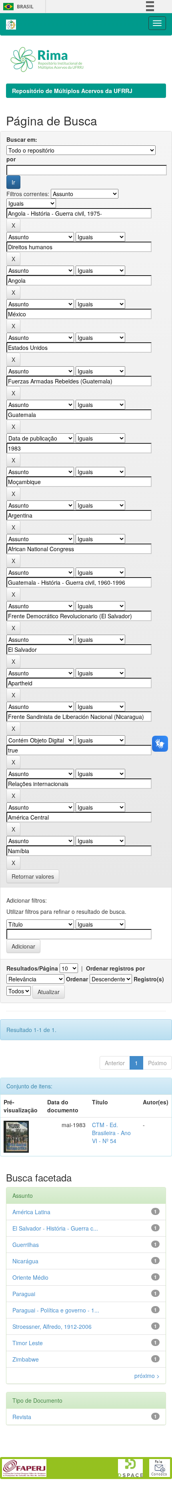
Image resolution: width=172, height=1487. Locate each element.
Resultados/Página (32, 968)
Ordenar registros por (115, 968)
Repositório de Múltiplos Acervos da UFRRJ (72, 91)
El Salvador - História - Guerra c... (55, 1228)
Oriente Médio (30, 1277)
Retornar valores (33, 876)
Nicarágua (25, 1261)
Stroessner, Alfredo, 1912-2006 (52, 1326)
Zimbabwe (25, 1359)
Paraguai (23, 1294)
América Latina (31, 1212)
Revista (21, 1417)
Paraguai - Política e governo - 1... (55, 1310)
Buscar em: (21, 139)
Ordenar (77, 979)
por (11, 159)
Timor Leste (27, 1343)
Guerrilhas (25, 1245)
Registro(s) (149, 979)
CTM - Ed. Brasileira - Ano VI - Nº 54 (111, 1133)
